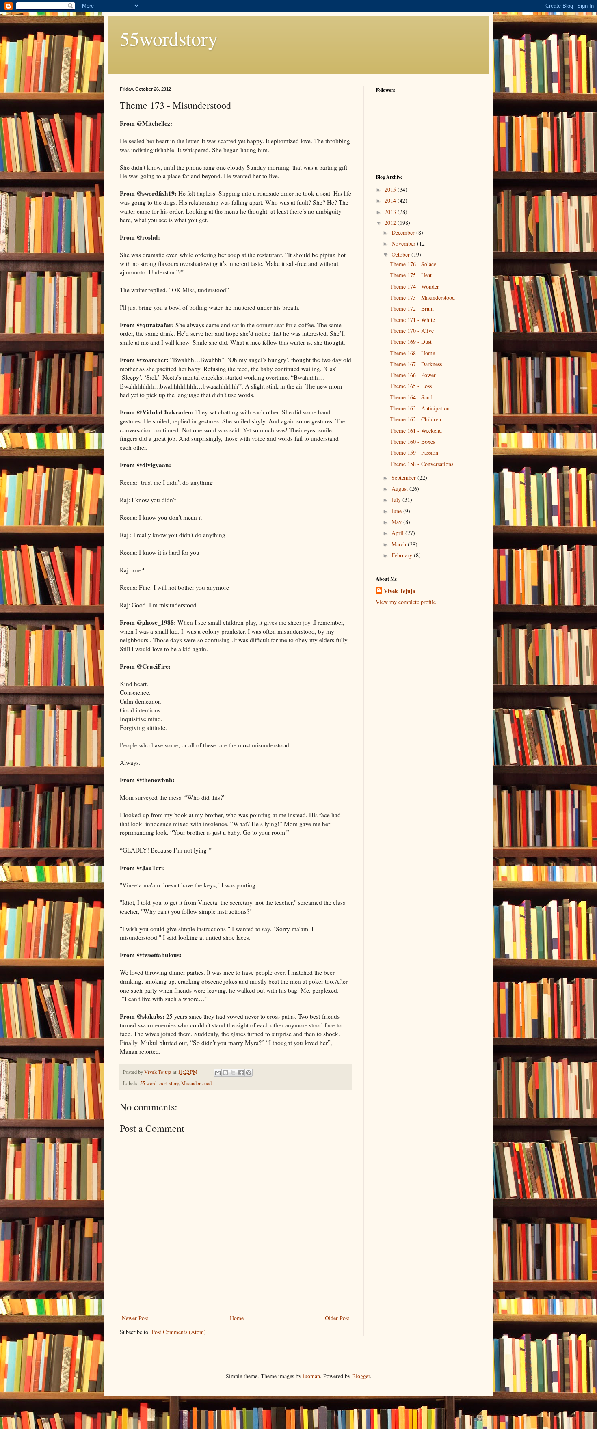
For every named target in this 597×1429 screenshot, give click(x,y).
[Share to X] (233, 1073)
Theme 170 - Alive (412, 331)
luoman (311, 1376)
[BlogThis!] (225, 1073)
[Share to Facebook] (241, 1073)
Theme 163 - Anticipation (420, 408)
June (397, 511)
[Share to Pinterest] (248, 1073)
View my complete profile (406, 602)
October (401, 254)
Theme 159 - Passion (414, 452)
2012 (391, 223)
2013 (391, 212)
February (403, 555)
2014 (391, 200)
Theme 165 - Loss (411, 386)
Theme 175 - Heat (411, 275)
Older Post (337, 1318)
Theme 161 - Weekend (416, 430)
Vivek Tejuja (399, 591)
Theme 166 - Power (413, 375)
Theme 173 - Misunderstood (422, 297)
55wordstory (169, 38)
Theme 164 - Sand (411, 397)
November (404, 243)
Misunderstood (196, 1083)
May (397, 522)
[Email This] (218, 1073)
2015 (391, 189)
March (400, 544)
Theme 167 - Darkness (416, 364)
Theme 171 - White (412, 320)
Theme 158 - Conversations (421, 464)
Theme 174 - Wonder (414, 286)
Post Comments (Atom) (178, 1332)
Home (237, 1318)
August (400, 488)
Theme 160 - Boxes (412, 441)
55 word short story (159, 1083)
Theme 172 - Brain (412, 308)
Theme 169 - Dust (411, 341)
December (404, 232)
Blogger (361, 1376)
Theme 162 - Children (415, 419)
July (397, 499)
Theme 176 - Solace (413, 264)
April (398, 533)
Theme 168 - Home (412, 353)
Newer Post (135, 1318)
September (404, 477)
